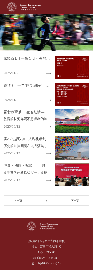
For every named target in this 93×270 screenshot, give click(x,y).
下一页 (75, 200)
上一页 (18, 200)
